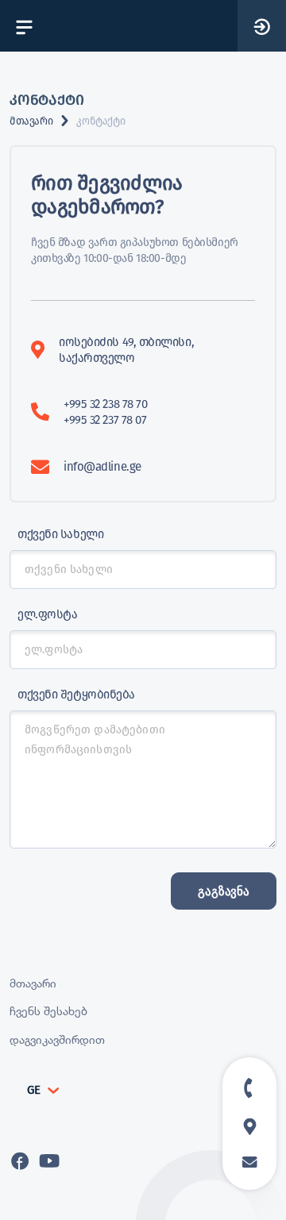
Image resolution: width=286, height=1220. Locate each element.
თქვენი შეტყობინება (76, 694)
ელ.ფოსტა (47, 614)
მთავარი (31, 121)
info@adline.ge (102, 467)
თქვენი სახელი (60, 534)
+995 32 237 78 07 (105, 420)
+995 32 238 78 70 (105, 404)
